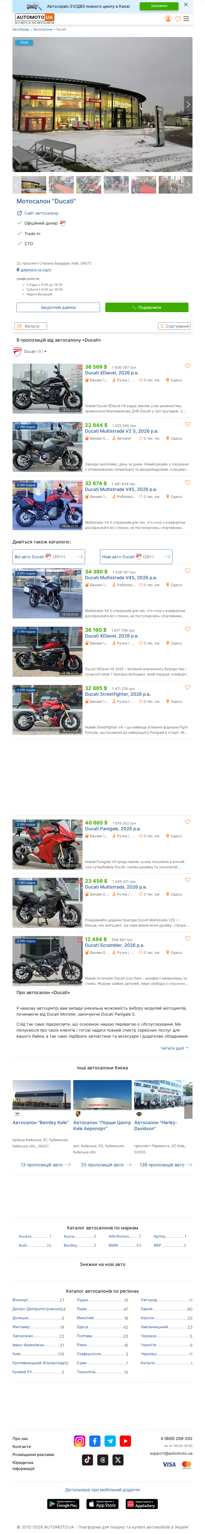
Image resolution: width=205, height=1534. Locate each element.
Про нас (20, 1438)
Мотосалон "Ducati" (46, 201)
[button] (187, 18)
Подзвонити (149, 307)
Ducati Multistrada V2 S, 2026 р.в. (121, 431)
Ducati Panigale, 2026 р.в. (113, 828)
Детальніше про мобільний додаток (102, 1489)
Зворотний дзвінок (58, 307)
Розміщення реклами (33, 1454)
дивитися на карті (35, 270)
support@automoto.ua (171, 1453)
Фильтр (32, 326)
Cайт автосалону (41, 213)
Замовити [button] (159, 6)
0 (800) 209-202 (176, 1438)
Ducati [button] (33, 351)
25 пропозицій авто (102, 1164)
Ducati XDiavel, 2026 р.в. (112, 372)
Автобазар (20, 29)
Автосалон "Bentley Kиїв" (40, 1122)
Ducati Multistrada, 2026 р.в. (116, 887)
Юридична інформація (23, 1465)
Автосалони (42, 29)
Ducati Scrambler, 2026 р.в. (114, 945)
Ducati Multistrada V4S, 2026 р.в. (121, 489)
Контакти (21, 1446)
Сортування (177, 326)
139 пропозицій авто (162, 1164)
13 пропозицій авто (42, 1164)
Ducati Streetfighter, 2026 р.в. (118, 694)
